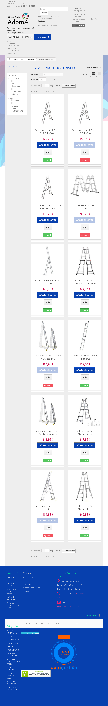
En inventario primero (17, 92)
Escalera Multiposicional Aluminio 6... (84, 207)
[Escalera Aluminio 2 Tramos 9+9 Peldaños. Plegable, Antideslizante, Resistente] (85, 110)
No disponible (15, 84)
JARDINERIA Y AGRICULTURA (12, 654)
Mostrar (34, 79)
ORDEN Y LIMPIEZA (10, 668)
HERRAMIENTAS (13, 650)
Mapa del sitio (12, 53)
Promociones (12, 48)
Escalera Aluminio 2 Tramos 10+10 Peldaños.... (47, 207)
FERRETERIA (11, 646)
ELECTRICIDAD (12, 643)
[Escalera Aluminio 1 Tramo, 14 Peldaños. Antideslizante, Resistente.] (85, 336)
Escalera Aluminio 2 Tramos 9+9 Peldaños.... (84, 132)
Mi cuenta (28, 573)
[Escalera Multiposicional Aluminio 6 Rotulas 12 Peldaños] (85, 186)
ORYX (16, 100)
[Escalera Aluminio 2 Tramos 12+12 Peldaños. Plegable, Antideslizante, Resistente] (48, 411)
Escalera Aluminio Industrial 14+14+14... (48, 282)
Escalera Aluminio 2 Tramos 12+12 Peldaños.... (47, 432)
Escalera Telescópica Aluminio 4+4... (85, 507)
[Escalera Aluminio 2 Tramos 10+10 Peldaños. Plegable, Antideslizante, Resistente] (48, 186)
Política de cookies (11, 584)
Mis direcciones (29, 584)
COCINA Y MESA (13, 640)
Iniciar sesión (12, 1)
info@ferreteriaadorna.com (68, 606)
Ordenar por (36, 74)
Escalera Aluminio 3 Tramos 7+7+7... (47, 507)
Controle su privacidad (30, 633)
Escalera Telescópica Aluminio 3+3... (85, 432)
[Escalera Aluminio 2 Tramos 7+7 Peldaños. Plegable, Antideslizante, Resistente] (48, 110)
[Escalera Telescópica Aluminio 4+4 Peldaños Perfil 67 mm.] (85, 486)
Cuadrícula (93, 76)
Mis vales (26, 591)
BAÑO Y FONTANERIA (12, 631)
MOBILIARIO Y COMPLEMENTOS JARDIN (13, 661)
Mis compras (28, 577)
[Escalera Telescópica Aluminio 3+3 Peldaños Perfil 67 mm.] (85, 411)
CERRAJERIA (11, 636)
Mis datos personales (31, 587)
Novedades (11, 43)
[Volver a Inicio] (9, 59)
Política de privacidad (11, 598)
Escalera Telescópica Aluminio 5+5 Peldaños (85, 282)
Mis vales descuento (31, 581)
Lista (99, 76)
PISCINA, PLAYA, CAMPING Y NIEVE (13, 675)
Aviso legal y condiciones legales (11, 591)
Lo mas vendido (13, 46)
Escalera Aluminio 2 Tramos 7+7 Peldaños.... (47, 132)
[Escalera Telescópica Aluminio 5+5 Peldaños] (85, 261)
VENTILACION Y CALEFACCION (12, 688)
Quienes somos (13, 50)
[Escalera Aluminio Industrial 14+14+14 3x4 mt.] (48, 261)
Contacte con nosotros (15, 3)
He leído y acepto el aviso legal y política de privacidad (45, 623)
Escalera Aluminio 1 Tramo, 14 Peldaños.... (85, 357)
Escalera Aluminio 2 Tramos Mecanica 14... (47, 357)
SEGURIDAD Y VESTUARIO (12, 682)
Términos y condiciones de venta (13, 605)
